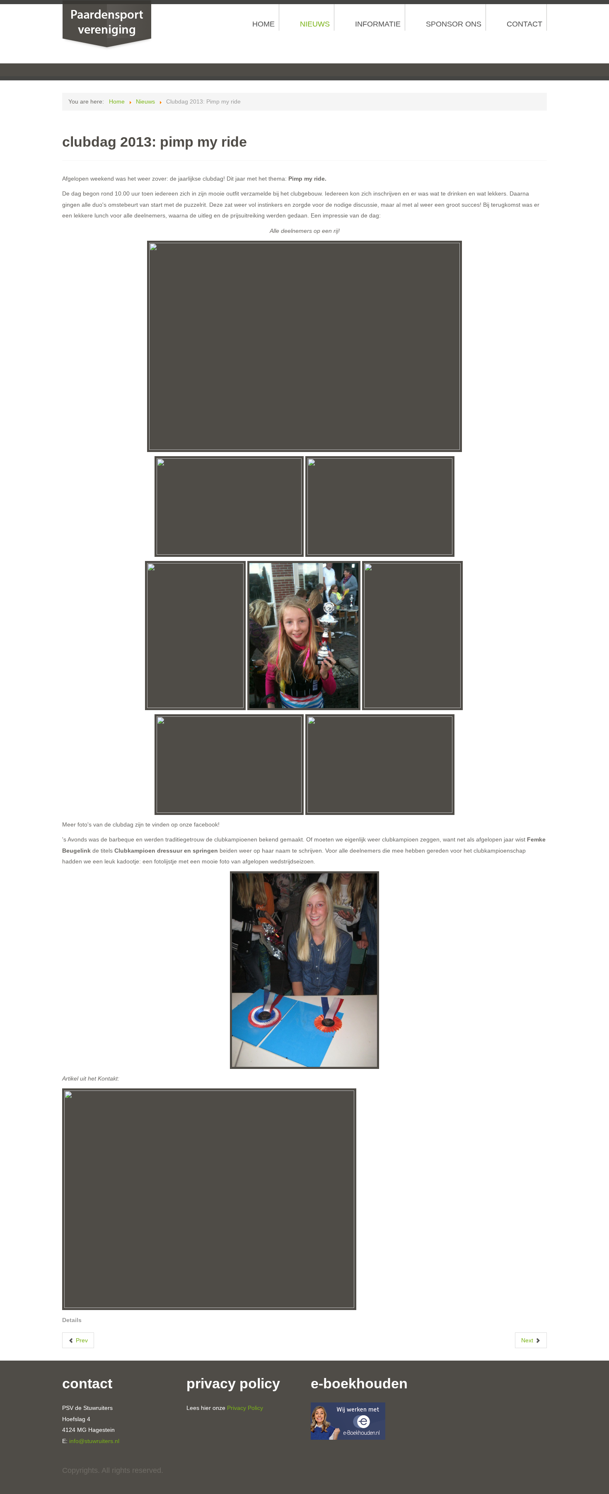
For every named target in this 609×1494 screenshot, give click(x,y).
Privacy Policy (245, 1408)
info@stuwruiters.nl (94, 1441)
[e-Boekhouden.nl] (348, 1420)
